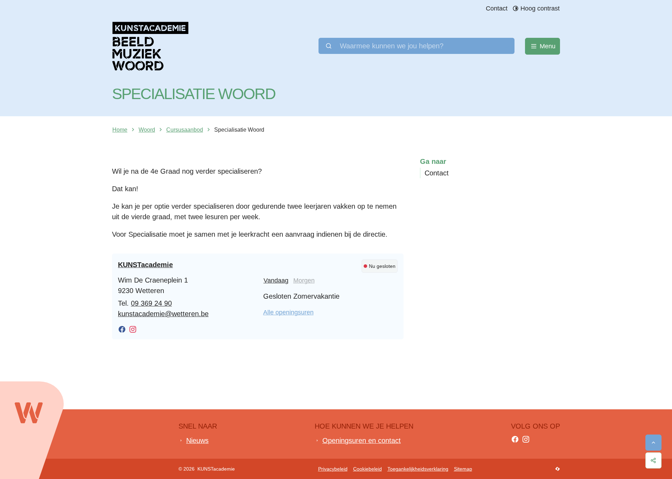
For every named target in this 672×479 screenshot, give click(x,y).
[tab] (276, 280)
